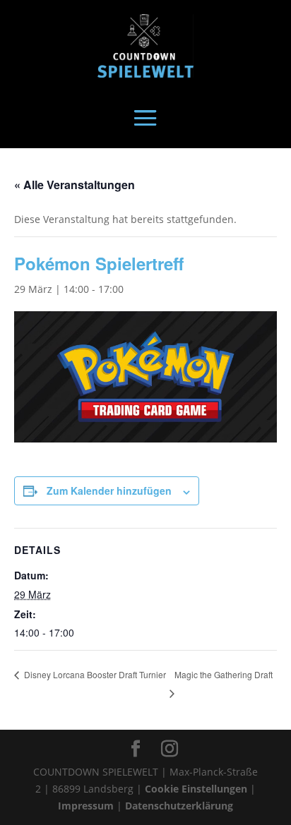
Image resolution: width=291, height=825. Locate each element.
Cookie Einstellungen (196, 788)
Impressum (86, 805)
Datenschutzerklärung (179, 805)
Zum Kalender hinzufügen (109, 490)
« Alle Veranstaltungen (74, 184)
